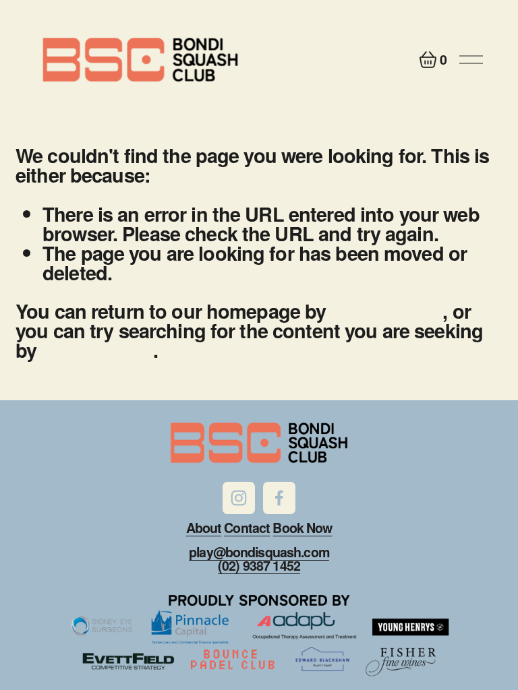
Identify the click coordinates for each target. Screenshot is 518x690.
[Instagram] (239, 498)
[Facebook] (279, 498)
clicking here (387, 310)
